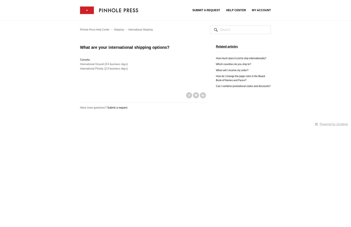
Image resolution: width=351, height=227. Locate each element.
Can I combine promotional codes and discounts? (243, 86)
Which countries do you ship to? (233, 64)
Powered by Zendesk (334, 124)
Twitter (196, 95)
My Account (261, 10)
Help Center (236, 10)
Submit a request (206, 10)
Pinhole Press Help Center (94, 29)
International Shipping (140, 29)
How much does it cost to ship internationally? (241, 58)
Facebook (189, 95)
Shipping (119, 29)
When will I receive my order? (232, 70)
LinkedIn (203, 95)
